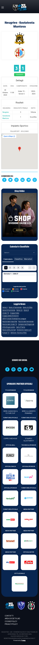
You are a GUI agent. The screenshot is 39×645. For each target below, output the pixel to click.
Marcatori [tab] (28, 259)
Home (3, 14)
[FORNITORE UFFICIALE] (10, 428)
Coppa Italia (14, 313)
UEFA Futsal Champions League (14, 318)
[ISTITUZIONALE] (19, 584)
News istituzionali (9, 330)
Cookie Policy (11, 621)
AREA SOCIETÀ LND (12, 618)
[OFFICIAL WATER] (28, 562)
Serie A (5, 307)
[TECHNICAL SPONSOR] (28, 455)
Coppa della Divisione (10, 316)
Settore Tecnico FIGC (19, 333)
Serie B (26, 310)
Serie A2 (19, 310)
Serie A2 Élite (27, 307)
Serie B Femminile (8, 310)
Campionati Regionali (26, 324)
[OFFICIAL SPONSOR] (28, 477)
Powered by (17, 640)
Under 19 (5, 313)
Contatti (9, 616)
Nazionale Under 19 (9, 324)
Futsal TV (5, 333)
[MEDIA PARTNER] (28, 519)
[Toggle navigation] (2, 7)
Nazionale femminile (26, 321)
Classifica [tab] (18, 259)
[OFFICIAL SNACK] (10, 477)
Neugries (5, 112)
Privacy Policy (11, 624)
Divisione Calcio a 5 (24, 330)
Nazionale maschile (9, 321)
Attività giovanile (8, 327)
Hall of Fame (20, 327)
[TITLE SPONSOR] (10, 400)
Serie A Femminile (15, 307)
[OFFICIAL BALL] (10, 455)
